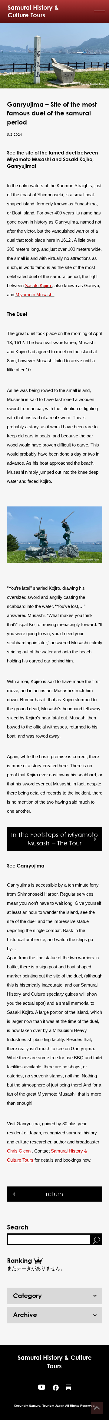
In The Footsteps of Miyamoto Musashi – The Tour (54, 839)
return (54, 1193)
